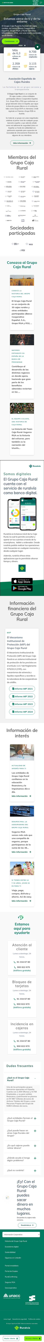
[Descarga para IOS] (22, 581)
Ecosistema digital (11, 1247)
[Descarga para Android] (22, 588)
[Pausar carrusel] (37, 47)
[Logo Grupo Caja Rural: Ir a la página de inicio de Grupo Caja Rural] (7, 2)
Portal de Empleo (11, 1271)
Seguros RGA (10, 1282)
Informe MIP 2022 (24, 696)
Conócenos (10, 41)
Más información (20, 143)
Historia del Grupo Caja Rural (16, 1241)
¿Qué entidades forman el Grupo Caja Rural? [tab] (20, 1119)
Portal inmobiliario (11, 1266)
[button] (20, 45)
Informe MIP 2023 (24, 704)
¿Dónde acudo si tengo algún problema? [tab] (18, 1159)
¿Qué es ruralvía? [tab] (15, 1170)
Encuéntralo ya (26, 1225)
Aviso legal (7, 1319)
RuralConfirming (11, 1277)
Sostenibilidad (10, 1252)
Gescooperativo (11, 1288)
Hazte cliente (9, 1338)
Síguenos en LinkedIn (13, 1258)
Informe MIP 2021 (24, 688)
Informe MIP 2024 (24, 711)
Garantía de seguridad (19, 1319)
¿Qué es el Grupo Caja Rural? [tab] (18, 1079)
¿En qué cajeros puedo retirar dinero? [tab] (18, 1146)
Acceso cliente (32, 1338)
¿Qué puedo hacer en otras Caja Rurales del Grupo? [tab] (18, 1133)
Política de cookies (34, 1319)
